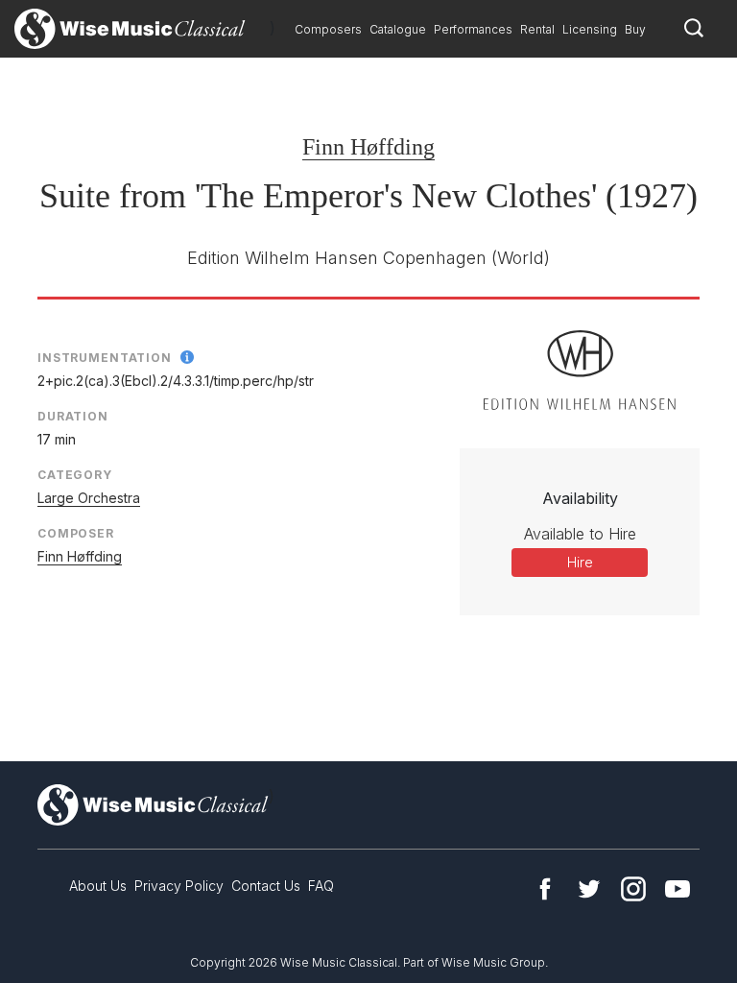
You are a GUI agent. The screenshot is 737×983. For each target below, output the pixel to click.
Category (74, 475)
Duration (72, 416)
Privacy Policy (179, 885)
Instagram (633, 888)
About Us (98, 885)
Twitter (589, 888)
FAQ (321, 885)
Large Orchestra (88, 498)
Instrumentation (104, 357)
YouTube (677, 888)
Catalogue (397, 29)
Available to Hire (580, 533)
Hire (580, 562)
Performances (473, 29)
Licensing (589, 29)
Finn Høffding (368, 146)
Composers (328, 29)
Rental (537, 29)
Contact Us (265, 885)
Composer (75, 533)
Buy (635, 29)
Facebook (545, 888)
